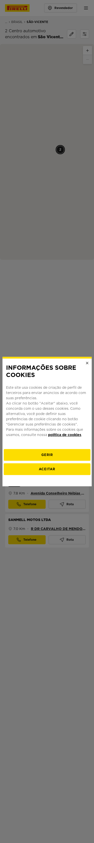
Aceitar (47, 469)
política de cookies (64, 435)
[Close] (87, 363)
